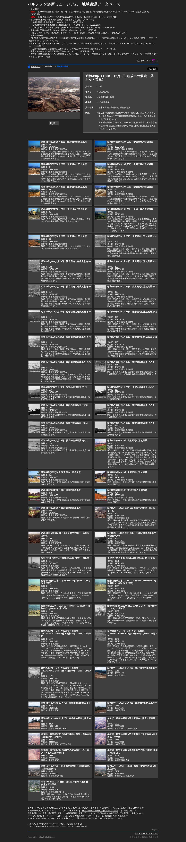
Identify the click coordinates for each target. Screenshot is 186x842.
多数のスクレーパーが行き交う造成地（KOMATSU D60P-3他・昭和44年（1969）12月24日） (66, 633)
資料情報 (48, 66)
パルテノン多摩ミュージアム (146, 833)
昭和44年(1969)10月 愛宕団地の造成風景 (127, 440)
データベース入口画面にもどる (73, 826)
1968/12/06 (104, 92)
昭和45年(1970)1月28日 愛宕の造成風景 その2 (130, 362)
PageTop (155, 830)
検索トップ (35, 67)
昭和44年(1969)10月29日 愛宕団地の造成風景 (64, 142)
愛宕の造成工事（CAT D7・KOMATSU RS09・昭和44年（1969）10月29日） (131, 582)
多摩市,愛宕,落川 (106, 97)
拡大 (55, 123)
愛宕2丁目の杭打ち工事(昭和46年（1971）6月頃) (65, 558)
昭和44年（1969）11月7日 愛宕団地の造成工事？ (132, 668)
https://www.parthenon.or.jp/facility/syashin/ (100, 810)
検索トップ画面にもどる (70, 824)
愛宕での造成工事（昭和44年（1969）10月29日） (131, 558)
